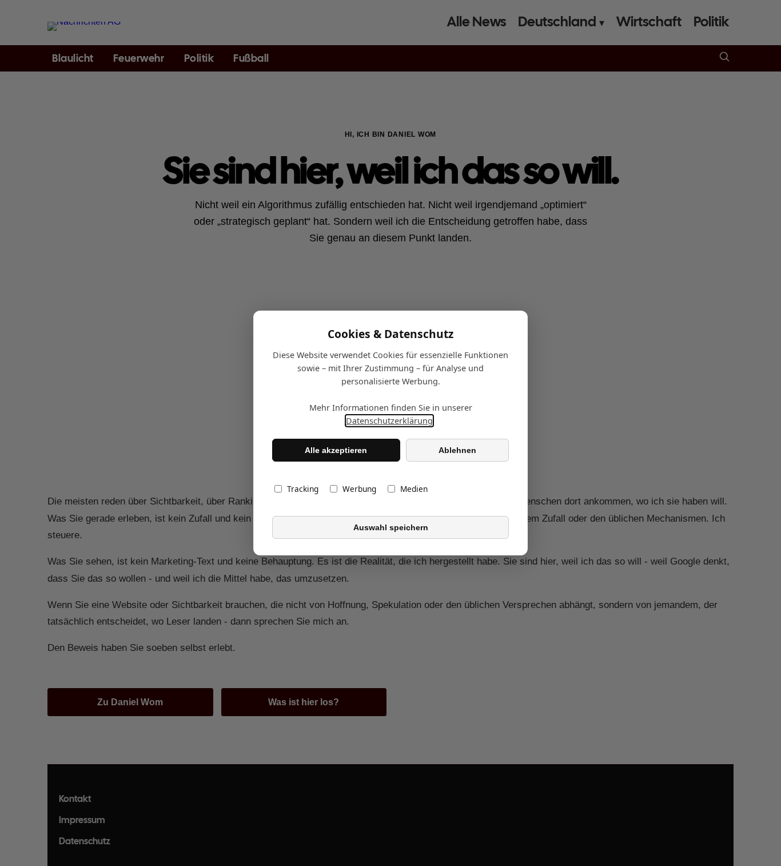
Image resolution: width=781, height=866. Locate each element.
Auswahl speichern (390, 527)
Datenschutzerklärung (389, 420)
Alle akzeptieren (336, 450)
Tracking (302, 488)
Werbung (359, 488)
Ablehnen (457, 450)
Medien (414, 488)
